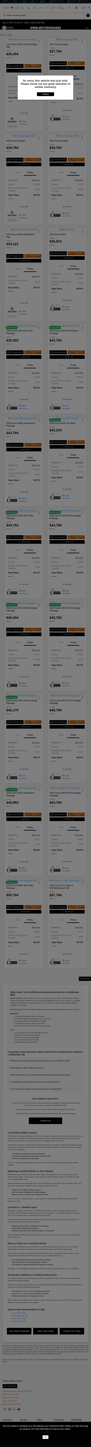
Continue (45, 94)
